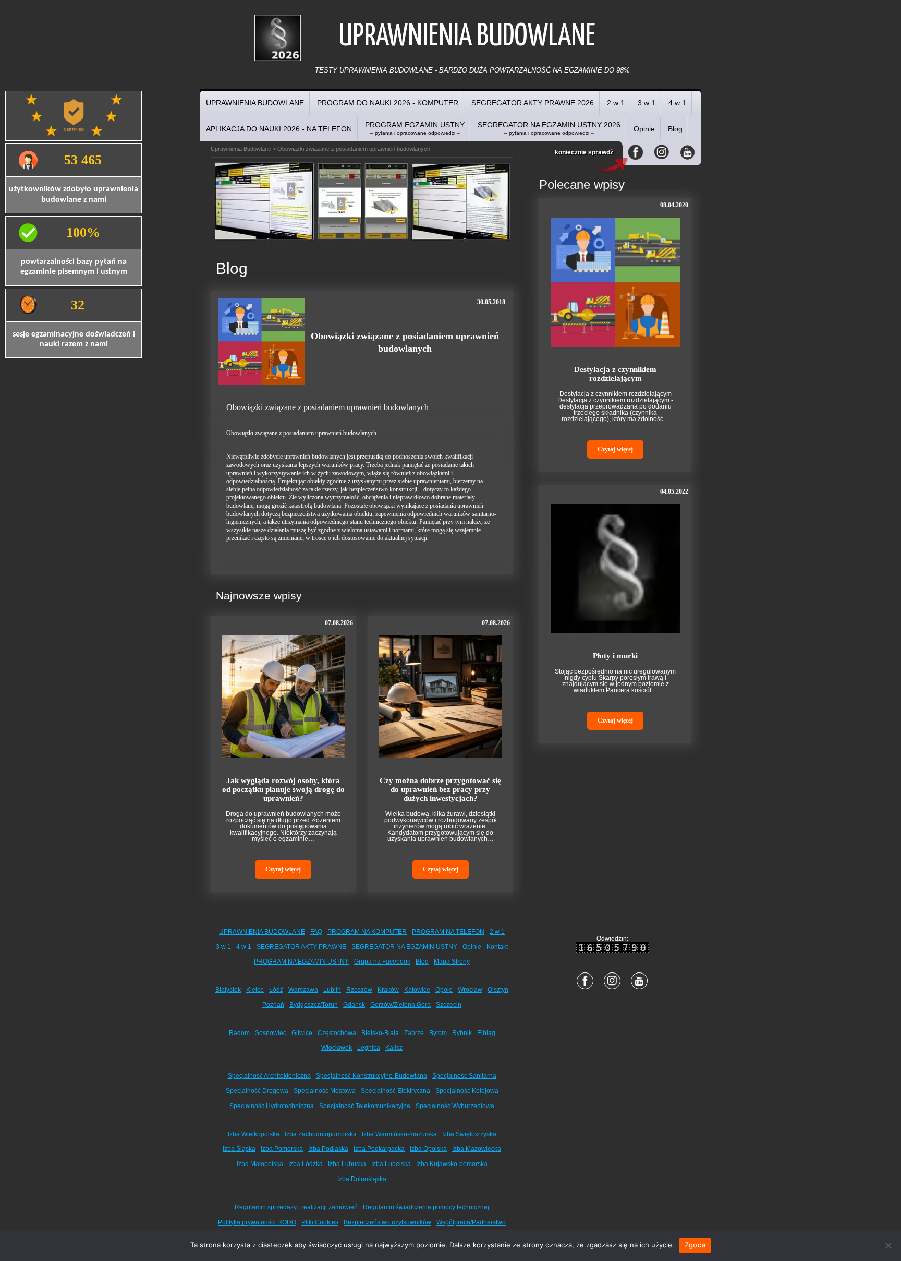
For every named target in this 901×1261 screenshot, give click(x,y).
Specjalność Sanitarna (464, 1075)
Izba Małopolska (260, 1164)
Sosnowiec (270, 1033)
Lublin (332, 989)
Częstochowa (337, 1033)
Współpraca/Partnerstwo (471, 1222)
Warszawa (303, 989)
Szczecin (448, 1004)
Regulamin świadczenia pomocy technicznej (426, 1207)
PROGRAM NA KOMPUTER (367, 931)
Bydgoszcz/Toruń (313, 1004)
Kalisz (394, 1047)
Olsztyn (498, 989)
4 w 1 (677, 103)
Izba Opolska (428, 1148)
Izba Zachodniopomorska (321, 1134)
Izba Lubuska (347, 1164)
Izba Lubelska (391, 1164)
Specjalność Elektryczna (395, 1091)
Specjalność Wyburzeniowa (455, 1106)
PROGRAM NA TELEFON (448, 931)
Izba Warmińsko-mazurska (399, 1134)
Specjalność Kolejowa (466, 1091)
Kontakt (497, 947)
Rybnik (462, 1033)
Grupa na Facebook (382, 961)
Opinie (644, 129)
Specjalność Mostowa (325, 1091)
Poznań (273, 1004)
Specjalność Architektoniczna (269, 1075)
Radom (239, 1033)
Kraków (388, 989)
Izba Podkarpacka (379, 1148)
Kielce (255, 989)
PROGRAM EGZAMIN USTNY (415, 128)
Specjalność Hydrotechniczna (271, 1106)
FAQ (316, 931)
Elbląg (486, 1033)
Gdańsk (354, 1004)
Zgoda (695, 1245)
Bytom (438, 1033)
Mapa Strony (452, 961)
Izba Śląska (239, 1148)
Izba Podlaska (328, 1148)
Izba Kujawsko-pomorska (452, 1164)
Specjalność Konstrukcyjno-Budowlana (371, 1075)
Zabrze (414, 1033)
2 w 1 (616, 103)
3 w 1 (646, 103)
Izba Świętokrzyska (469, 1134)
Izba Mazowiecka (476, 1148)
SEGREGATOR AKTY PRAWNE (301, 947)
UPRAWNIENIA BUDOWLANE (255, 103)
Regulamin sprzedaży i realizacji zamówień (296, 1207)
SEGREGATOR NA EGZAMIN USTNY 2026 (549, 128)
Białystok (228, 989)
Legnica (368, 1047)
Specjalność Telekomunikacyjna (364, 1106)
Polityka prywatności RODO (257, 1222)
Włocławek (336, 1047)
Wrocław (470, 989)
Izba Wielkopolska (253, 1134)
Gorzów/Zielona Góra (400, 1004)
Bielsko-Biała (380, 1033)
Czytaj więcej (283, 869)
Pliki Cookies (319, 1222)
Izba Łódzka (305, 1164)
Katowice (417, 989)
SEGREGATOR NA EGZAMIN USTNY (404, 947)
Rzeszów (359, 989)
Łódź (276, 989)
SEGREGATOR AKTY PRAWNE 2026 (532, 103)
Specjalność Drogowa (257, 1091)
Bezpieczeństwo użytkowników (387, 1222)
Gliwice (301, 1033)
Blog (675, 129)
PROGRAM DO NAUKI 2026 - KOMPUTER (387, 103)
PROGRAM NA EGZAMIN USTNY (301, 961)
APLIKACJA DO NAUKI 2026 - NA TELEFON (279, 129)
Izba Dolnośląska (361, 1179)
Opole (444, 989)
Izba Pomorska (282, 1148)
